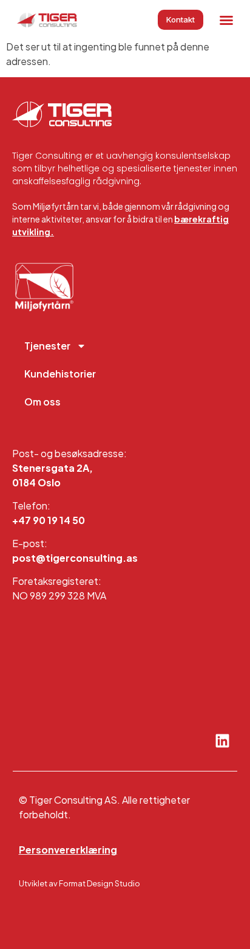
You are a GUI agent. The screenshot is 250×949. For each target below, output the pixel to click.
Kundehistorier (60, 373)
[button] (226, 20)
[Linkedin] (222, 740)
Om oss (42, 401)
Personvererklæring (68, 849)
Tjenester (47, 345)
